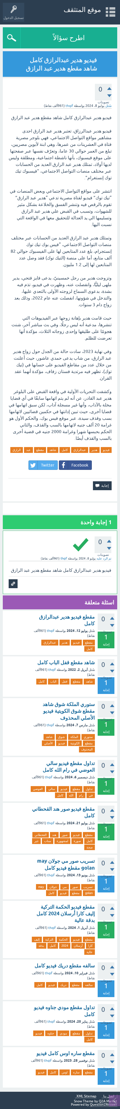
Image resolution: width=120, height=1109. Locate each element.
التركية (49, 939)
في (91, 795)
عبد (28, 450)
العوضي (38, 789)
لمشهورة (62, 841)
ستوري (88, 736)
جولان (53, 887)
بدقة (41, 945)
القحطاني (41, 834)
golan (89, 893)
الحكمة (63, 939)
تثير (36, 841)
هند (54, 834)
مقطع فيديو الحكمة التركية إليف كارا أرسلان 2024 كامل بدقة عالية (66, 913)
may (41, 887)
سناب (47, 841)
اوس (65, 1072)
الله (71, 795)
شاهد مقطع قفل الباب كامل (66, 662)
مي (65, 887)
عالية (90, 952)
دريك (63, 985)
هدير (94, 450)
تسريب (88, 887)
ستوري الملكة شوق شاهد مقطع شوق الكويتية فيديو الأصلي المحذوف (69, 711)
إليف (37, 939)
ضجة (90, 847)
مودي (63, 1033)
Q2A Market (108, 1101)
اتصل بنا (108, 1096)
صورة (77, 841)
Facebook (79, 465)
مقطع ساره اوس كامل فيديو (66, 1053)
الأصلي (48, 743)
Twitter (47, 465)
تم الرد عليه (104, 558)
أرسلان (78, 945)
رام (81, 795)
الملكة (74, 736)
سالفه (89, 985)
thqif (50, 631)
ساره (76, 1072)
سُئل (108, 106)
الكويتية (75, 743)
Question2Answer (103, 1104)
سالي (51, 789)
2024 (64, 945)
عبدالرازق (79, 450)
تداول (89, 789)
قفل (64, 681)
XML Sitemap (86, 1096)
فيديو (106, 450)
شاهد (52, 450)
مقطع (40, 450)
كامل (65, 450)
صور (65, 834)
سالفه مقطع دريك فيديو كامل (65, 965)
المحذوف (87, 749)
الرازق (17, 450)
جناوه (50, 1033)
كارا (90, 945)
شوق (61, 736)
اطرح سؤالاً (69, 37)
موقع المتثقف (82, 9)
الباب (53, 681)
